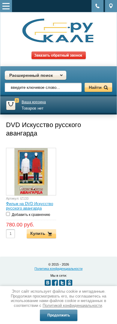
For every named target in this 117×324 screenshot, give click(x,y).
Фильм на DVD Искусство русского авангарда (29, 205)
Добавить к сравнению (30, 215)
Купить (37, 233)
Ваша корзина (34, 102)
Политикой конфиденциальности (72, 305)
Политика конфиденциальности (58, 268)
